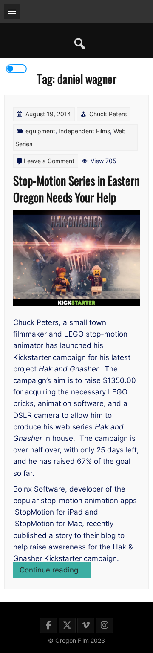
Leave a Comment (49, 160)
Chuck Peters (108, 114)
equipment (40, 131)
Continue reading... (55, 571)
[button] (12, 11)
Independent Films (84, 131)
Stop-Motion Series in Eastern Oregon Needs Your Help (76, 189)
